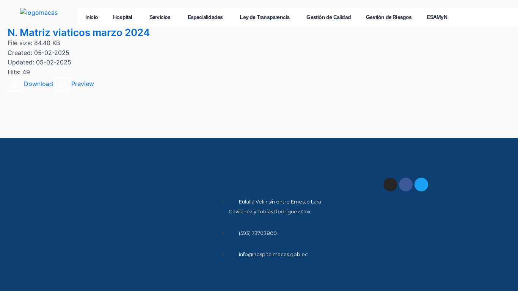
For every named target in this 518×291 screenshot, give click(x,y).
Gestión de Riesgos (389, 17)
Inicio (91, 17)
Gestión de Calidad (328, 17)
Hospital (122, 17)
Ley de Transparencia (264, 17)
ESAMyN (437, 17)
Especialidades (205, 17)
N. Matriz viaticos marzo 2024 (79, 32)
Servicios (160, 17)
